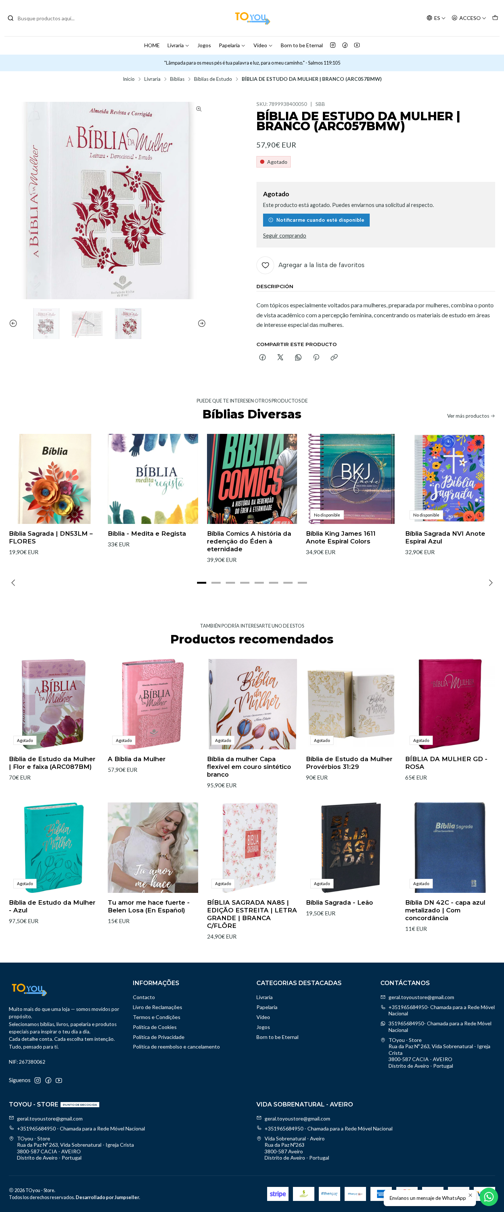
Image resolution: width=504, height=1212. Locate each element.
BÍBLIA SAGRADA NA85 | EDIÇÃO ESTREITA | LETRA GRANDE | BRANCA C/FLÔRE (252, 914)
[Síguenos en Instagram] (332, 45)
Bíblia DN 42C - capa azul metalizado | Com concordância (445, 910)
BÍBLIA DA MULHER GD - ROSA (446, 762)
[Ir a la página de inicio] (252, 18)
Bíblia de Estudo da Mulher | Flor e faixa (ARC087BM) (52, 762)
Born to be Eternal (302, 45)
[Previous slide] (14, 323)
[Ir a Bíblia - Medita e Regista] (153, 479)
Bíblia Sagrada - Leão (339, 902)
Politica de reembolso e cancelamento (176, 1046)
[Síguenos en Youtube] (357, 45)
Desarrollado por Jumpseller (107, 1197)
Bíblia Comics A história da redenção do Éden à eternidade (249, 541)
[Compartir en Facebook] (262, 358)
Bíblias (177, 79)
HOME (152, 45)
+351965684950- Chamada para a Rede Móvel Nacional (442, 1010)
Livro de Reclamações (157, 1007)
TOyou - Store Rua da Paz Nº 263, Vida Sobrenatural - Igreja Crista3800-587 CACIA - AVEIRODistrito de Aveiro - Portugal (439, 1053)
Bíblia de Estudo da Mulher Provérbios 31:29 (349, 762)
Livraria (176, 45)
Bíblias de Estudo (213, 79)
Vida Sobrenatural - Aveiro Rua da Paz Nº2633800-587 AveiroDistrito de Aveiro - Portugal (297, 1148)
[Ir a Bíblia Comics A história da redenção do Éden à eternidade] (252, 479)
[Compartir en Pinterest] (316, 358)
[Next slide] (200, 323)
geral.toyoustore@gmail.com (421, 997)
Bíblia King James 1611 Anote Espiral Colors (341, 537)
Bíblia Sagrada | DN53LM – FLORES (51, 537)
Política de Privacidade (158, 1037)
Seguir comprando (284, 235)
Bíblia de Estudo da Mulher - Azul (52, 906)
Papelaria (229, 45)
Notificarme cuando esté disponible (320, 220)
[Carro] (495, 18)
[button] (201, 582)
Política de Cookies (155, 1027)
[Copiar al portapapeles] (334, 358)
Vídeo (260, 45)
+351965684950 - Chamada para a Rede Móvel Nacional (81, 1128)
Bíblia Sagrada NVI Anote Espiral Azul (445, 537)
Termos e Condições (156, 1017)
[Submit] (10, 18)
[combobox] (45, 18)
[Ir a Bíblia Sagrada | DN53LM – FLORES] (54, 479)
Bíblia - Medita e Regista (147, 533)
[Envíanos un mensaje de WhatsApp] (489, 1197)
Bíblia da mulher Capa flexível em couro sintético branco (249, 766)
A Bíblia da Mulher (137, 759)
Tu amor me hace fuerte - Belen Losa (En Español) (149, 906)
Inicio (129, 79)
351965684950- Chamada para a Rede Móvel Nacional (440, 1026)
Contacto (144, 997)
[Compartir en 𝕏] (280, 358)
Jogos (204, 45)
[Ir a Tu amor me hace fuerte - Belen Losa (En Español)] (153, 847)
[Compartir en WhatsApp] (298, 358)
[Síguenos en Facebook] (345, 45)
